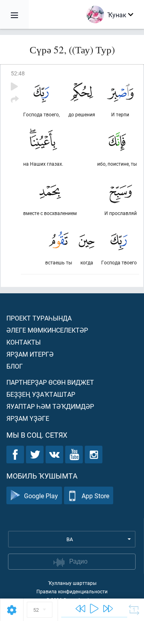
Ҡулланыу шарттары (72, 583)
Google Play (41, 495)
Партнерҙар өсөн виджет (50, 382)
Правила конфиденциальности (72, 591)
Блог (14, 366)
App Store (95, 495)
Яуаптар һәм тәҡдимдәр (50, 406)
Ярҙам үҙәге (27, 418)
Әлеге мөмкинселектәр (47, 330)
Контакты (23, 342)
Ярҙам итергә (30, 354)
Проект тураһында (39, 318)
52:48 (18, 73)
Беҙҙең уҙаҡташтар (40, 394)
